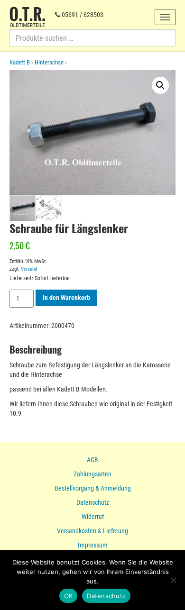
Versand (29, 269)
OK (68, 596)
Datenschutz (92, 502)
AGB (92, 460)
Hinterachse (49, 62)
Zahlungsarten (92, 474)
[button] (160, 85)
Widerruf (93, 516)
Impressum (93, 545)
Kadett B (19, 62)
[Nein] (173, 580)
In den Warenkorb (66, 297)
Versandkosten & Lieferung (92, 531)
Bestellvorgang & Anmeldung (93, 488)
